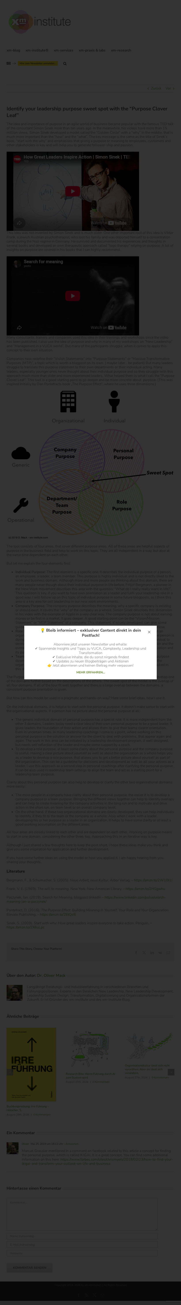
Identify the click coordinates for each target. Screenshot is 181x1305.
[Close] (149, 632)
